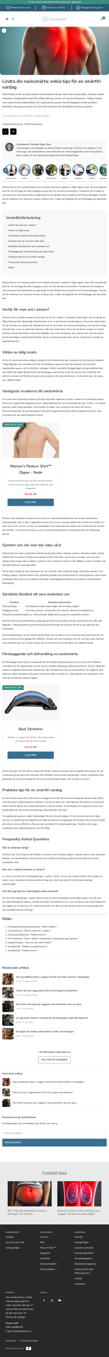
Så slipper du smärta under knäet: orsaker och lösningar (45, 1031)
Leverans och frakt (15, 1242)
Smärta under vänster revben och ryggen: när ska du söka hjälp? (78, 1212)
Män (42, 1242)
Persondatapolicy (83, 1258)
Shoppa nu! (76, 2)
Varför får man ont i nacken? (21, 225)
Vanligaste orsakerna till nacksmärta (25, 235)
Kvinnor (44, 1237)
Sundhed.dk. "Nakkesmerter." (23, 950)
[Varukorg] (101, 18)
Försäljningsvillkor (84, 1253)
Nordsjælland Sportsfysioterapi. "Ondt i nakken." (32, 926)
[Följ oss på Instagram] (52, 1300)
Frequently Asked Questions (22, 262)
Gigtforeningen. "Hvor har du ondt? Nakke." (30, 942)
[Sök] (13, 19)
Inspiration (80, 1283)
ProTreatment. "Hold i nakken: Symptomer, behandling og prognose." (43, 938)
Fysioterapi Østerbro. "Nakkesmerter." (27, 934)
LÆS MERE (30, 502)
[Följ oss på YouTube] (60, 1300)
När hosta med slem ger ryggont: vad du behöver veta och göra (48, 1004)
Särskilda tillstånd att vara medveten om (28, 246)
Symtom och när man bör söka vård (25, 241)
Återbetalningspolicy (85, 1263)
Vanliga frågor (13, 1247)
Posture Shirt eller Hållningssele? (84, 1271)
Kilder (10, 267)
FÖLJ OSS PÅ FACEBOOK (54, 1059)
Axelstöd (45, 1258)
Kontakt (10, 1237)
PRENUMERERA (12, 1142)
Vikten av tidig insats (18, 230)
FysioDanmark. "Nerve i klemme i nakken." (29, 930)
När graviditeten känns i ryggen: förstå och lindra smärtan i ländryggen (53, 977)
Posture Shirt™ (48, 1247)
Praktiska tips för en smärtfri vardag (25, 256)
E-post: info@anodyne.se (18, 1331)
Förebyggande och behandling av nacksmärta (30, 251)
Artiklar (78, 1278)
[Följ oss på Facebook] (44, 1300)
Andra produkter (48, 1263)
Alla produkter (47, 1269)
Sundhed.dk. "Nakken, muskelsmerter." (28, 946)
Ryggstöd (45, 1253)
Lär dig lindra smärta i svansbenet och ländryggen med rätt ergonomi (52, 1017)
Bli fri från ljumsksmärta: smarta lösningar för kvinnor (27, 1212)
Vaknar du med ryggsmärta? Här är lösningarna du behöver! (47, 990)
